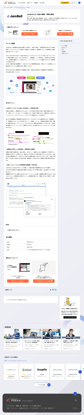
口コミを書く (42, 2)
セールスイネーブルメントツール (19, 7)
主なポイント (64, 47)
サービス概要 (64, 45)
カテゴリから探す (21, 2)
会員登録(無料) (65, 2)
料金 (63, 49)
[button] (4, 339)
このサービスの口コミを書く (69, 317)
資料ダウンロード (65, 53)
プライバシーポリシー (14, 408)
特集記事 (36, 2)
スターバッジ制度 (44, 408)
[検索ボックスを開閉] (79, 2)
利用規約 (7, 408)
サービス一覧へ (42, 385)
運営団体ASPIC (50, 408)
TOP (4, 7)
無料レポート (29, 2)
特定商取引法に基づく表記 (23, 408)
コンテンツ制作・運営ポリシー (34, 408)
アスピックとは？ (10, 405)
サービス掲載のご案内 (35, 405)
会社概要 (63, 51)
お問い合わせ (25, 405)
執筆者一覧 (18, 405)
